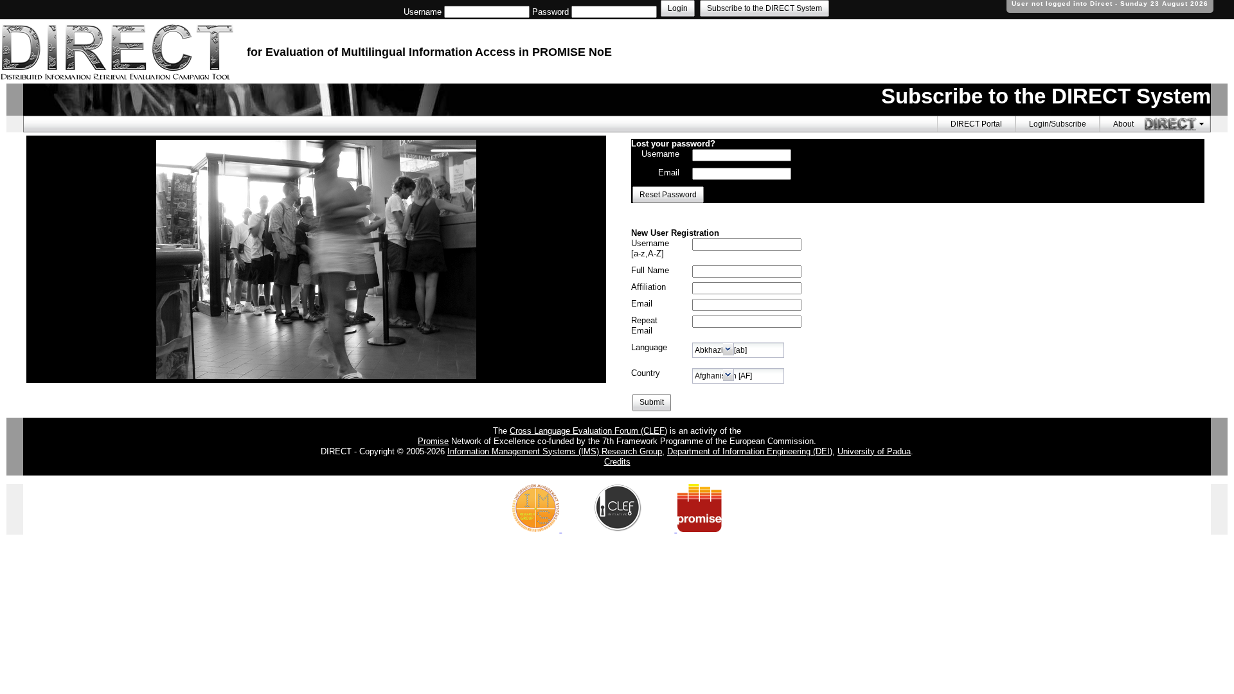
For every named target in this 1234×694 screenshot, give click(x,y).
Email (668, 172)
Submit (651, 402)
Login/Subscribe (1057, 124)
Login (678, 8)
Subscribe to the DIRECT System (764, 8)
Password (550, 12)
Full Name (650, 270)
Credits (617, 462)
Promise (433, 441)
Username (423, 12)
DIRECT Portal (976, 124)
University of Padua (874, 451)
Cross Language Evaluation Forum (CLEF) (588, 431)
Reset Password (668, 194)
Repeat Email (644, 325)
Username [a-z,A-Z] (650, 248)
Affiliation (648, 287)
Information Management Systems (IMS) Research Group (554, 451)
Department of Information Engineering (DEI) (749, 451)
